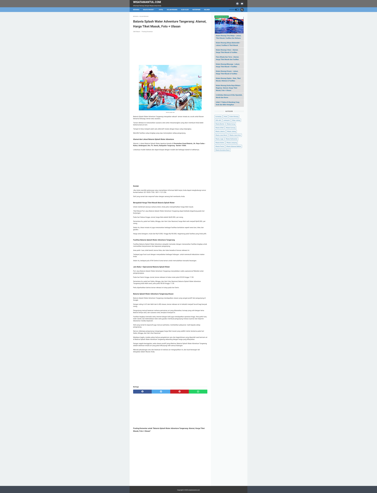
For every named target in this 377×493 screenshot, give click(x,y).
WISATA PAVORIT (148, 9)
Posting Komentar (147, 31)
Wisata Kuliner (219, 142)
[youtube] (242, 3)
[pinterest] (179, 392)
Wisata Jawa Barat (221, 135)
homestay (218, 116)
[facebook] (237, 3)
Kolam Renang (233, 116)
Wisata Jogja (219, 139)
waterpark (226, 120)
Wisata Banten (219, 124)
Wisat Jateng (236, 120)
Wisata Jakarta (220, 131)
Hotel (225, 116)
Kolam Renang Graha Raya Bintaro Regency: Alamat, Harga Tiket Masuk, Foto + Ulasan (228, 88)
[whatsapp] (198, 392)
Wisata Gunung (230, 127)
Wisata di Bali (219, 127)
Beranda (136, 9)
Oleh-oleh (218, 120)
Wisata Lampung (231, 142)
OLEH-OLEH (185, 9)
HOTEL (161, 9)
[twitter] (161, 392)
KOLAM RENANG (172, 9)
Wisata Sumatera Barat (222, 150)
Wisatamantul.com (147, 2)
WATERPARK (196, 9)
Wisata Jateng (231, 131)
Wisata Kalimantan (231, 139)
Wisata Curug (231, 124)
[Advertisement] (170, 49)
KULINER (207, 9)
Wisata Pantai (219, 146)
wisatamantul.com (194, 490)
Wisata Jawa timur (235, 135)
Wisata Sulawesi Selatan (233, 146)
